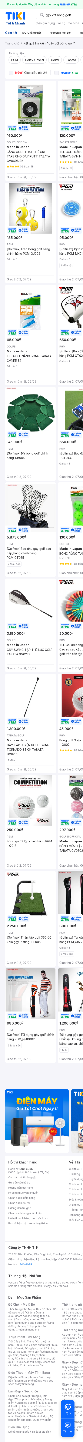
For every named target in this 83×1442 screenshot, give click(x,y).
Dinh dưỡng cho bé (27, 1319)
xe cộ (61, 23)
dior (22, 1282)
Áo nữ (65, 1309)
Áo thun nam (69, 1334)
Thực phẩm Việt (40, 1344)
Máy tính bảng (25, 1384)
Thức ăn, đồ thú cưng (28, 1361)
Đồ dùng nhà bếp (18, 1431)
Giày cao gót (70, 1367)
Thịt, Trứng (27, 1341)
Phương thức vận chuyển (23, 1192)
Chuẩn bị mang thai (28, 1329)
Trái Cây (13, 1341)
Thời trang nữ (72, 1304)
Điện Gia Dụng (18, 1427)
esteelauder (35, 1282)
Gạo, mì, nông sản (28, 1351)
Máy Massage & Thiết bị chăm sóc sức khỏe (32, 1404)
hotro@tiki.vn (40, 1218)
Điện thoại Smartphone (22, 1377)
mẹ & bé (73, 23)
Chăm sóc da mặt (19, 1396)
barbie (64, 1282)
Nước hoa (22, 1416)
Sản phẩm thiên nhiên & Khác (30, 1408)
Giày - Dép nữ (72, 1362)
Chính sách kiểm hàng (21, 1197)
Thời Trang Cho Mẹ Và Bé (24, 1309)
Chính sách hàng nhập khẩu (25, 1213)
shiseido (13, 1286)
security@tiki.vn (39, 1223)
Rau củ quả (22, 1344)
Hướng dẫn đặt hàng (20, 1187)
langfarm (26, 1286)
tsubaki (63, 1286)
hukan (38, 1286)
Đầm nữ (75, 1309)
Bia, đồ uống (21, 1355)
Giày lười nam (70, 1389)
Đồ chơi (46, 1309)
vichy (47, 1286)
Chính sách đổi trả (19, 1203)
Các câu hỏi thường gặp (22, 1177)
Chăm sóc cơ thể (26, 1402)
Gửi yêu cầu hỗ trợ (19, 1182)
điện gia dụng (45, 23)
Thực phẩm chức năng (29, 1399)
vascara (13, 1282)
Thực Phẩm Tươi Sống (24, 1337)
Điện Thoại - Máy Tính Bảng (29, 1372)
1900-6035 (26, 1168)
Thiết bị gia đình (41, 1431)
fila (55, 1286)
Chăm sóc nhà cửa (31, 1365)
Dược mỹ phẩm (42, 1419)
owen (73, 1282)
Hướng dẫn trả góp (19, 1208)
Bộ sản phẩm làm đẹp (30, 1418)
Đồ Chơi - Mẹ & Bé (21, 1304)
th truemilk (51, 1282)
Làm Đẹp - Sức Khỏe (23, 1391)
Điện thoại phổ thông (28, 1380)
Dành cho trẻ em (26, 1358)
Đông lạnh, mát (34, 1348)
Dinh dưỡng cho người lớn (30, 1322)
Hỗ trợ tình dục (39, 1416)
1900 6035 (25, 1264)
